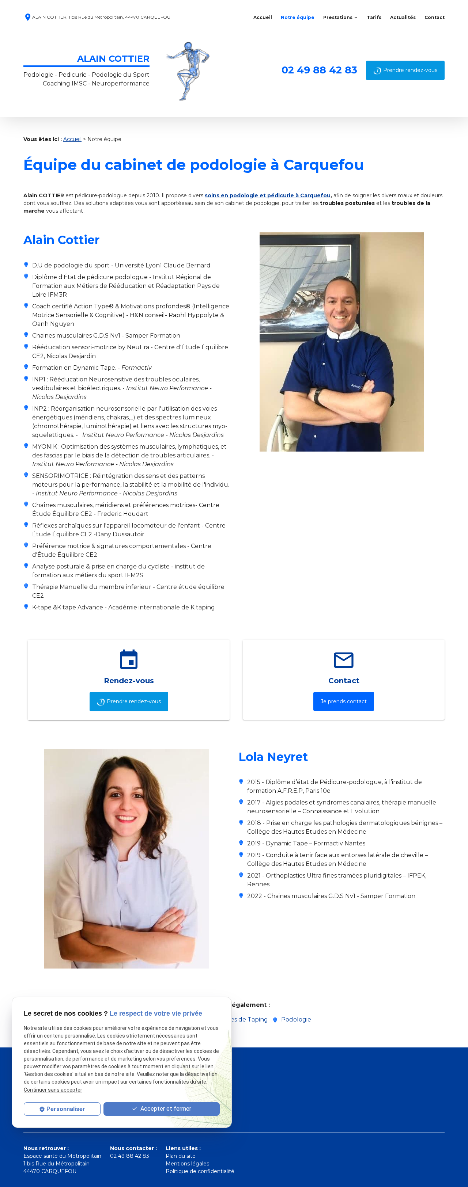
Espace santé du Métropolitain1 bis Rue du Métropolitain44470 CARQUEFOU (62, 1164)
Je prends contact (344, 701)
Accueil (262, 17)
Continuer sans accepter (53, 1089)
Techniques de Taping (235, 1019)
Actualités (403, 17)
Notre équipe (297, 17)
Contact (434, 17)
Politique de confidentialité (200, 1171)
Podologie (296, 1019)
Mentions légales (187, 1163)
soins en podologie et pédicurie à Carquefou (268, 195)
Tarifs (374, 17)
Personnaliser (65, 1109)
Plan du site (181, 1156)
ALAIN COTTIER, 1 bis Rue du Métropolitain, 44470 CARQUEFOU (96, 18)
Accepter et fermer (165, 1108)
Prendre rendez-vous (410, 70)
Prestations (337, 17)
